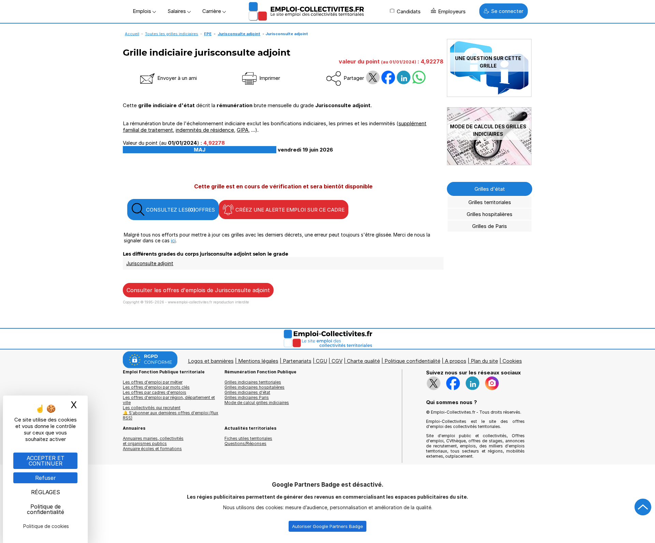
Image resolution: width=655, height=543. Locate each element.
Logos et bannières (211, 361)
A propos (455, 361)
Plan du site (484, 361)
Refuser (45, 477)
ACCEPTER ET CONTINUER (45, 461)
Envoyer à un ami (176, 78)
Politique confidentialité (412, 361)
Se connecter (507, 11)
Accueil (132, 33)
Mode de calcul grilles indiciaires (256, 402)
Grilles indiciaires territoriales (252, 382)
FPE (208, 33)
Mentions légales (258, 361)
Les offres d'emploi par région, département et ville (169, 400)
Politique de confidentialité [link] (45, 509)
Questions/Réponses (245, 443)
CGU (321, 361)
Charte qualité (363, 361)
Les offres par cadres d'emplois (154, 392)
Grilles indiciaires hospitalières (254, 387)
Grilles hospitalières (489, 214)
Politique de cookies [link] (46, 526)
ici (173, 240)
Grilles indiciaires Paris (246, 397)
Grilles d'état (490, 189)
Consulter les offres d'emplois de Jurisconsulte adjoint (198, 290)
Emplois (142, 11)
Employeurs (452, 11)
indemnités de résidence (205, 130)
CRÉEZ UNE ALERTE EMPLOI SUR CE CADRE (289, 209)
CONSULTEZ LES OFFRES (180, 209)
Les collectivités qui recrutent (151, 407)
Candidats (409, 11)
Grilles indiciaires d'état (247, 392)
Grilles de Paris (489, 226)
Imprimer (269, 78)
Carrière (212, 11)
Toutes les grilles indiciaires (171, 33)
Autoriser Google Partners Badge (327, 526)
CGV (337, 361)
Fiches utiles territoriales (248, 438)
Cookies (512, 361)
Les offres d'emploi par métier (153, 382)
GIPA (242, 130)
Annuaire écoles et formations (152, 448)
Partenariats (297, 361)
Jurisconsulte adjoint (239, 33)
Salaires (177, 11)
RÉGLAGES (45, 492)
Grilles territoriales (489, 202)
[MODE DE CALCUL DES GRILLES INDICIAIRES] (489, 163)
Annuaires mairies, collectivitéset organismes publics (153, 441)
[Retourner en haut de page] (643, 507)
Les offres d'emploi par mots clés (156, 387)
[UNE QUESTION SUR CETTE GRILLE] (489, 95)
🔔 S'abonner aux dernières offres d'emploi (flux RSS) (170, 415)
